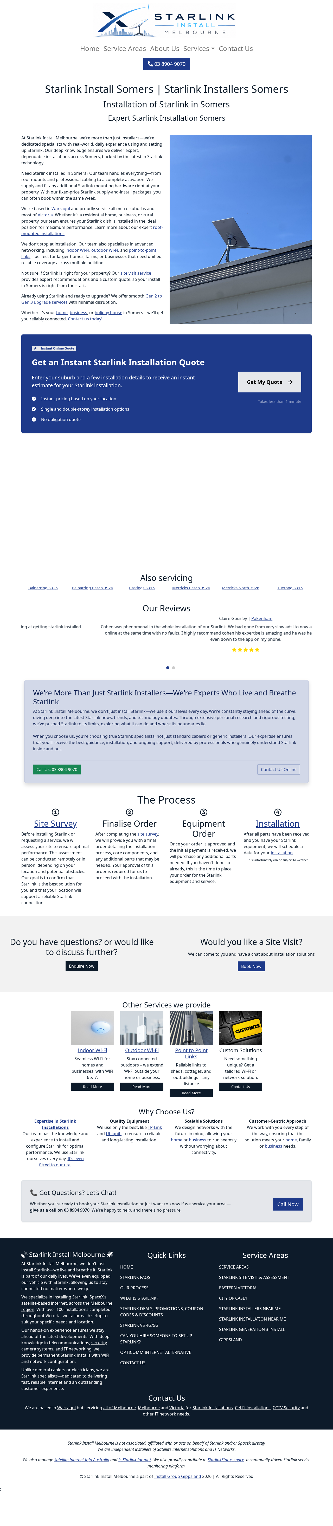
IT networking (78, 1383)
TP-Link (155, 1162)
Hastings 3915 (142, 587)
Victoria (45, 215)
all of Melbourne (119, 1442)
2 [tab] (173, 702)
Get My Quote (265, 381)
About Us (164, 48)
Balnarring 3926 (43, 587)
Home (89, 48)
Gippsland (230, 1374)
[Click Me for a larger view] (241, 230)
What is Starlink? (139, 1332)
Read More (92, 1120)
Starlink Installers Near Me (250, 1343)
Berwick (175, 660)
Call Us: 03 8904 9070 (56, 803)
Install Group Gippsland (177, 1510)
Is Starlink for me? (134, 1494)
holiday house (108, 312)
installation (282, 887)
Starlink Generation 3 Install (252, 1363)
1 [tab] (167, 702)
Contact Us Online (279, 803)
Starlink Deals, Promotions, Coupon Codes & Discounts (161, 1346)
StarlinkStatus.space (226, 1494)
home (62, 312)
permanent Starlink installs (64, 1389)
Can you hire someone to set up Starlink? (156, 1373)
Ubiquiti (113, 1168)
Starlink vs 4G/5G (139, 1359)
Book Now (251, 1001)
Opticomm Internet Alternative (155, 1386)
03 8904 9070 (169, 63)
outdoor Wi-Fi (104, 250)
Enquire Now (81, 1000)
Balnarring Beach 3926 (92, 587)
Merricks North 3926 (240, 587)
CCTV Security (286, 1442)
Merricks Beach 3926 (191, 587)
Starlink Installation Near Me (252, 1353)
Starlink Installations (213, 1442)
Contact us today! (85, 319)
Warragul (61, 208)
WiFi (105, 1389)
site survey (147, 868)
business (78, 312)
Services (196, 48)
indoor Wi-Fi (77, 250)
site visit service (135, 273)
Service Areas (125, 48)
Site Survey (55, 857)
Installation (278, 857)
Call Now (288, 1238)
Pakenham (182, 618)
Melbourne (149, 1442)
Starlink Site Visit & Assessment (254, 1311)
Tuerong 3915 (290, 587)
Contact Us (236, 48)
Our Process (134, 1322)
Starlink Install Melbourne (67, 1288)
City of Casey (233, 1332)
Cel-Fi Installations (253, 1442)
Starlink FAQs (135, 1311)
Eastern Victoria (238, 1322)
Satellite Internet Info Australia (81, 1494)
